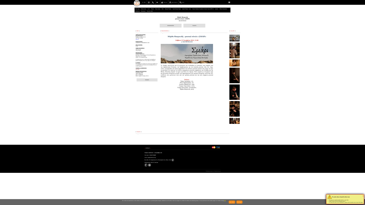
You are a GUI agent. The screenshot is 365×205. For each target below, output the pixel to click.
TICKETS (194, 25)
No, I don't (239, 202)
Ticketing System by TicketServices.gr (213, 171)
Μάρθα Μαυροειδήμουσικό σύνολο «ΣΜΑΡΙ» (182, 18)
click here (137, 69)
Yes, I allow (232, 202)
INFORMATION (170, 25)
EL (142, 2)
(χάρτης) (137, 39)
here (225, 200)
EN (144, 2)
